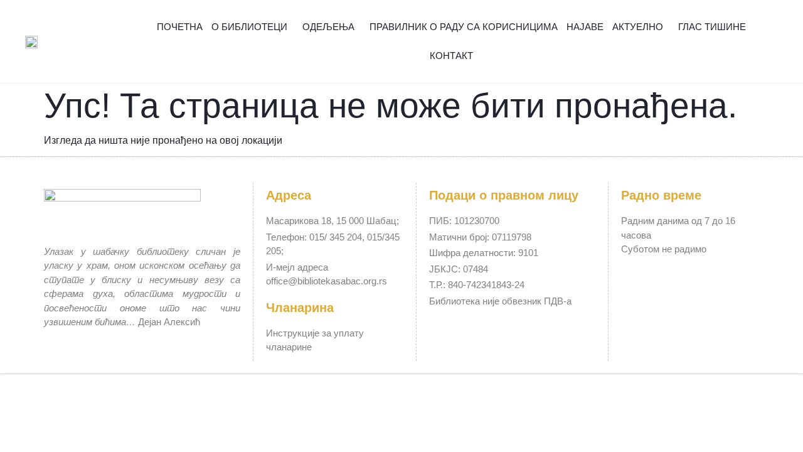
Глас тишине (712, 26)
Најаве (585, 26)
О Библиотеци (249, 26)
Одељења (328, 26)
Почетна (180, 26)
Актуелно (637, 26)
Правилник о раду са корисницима (464, 26)
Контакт (451, 55)
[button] (771, 42)
